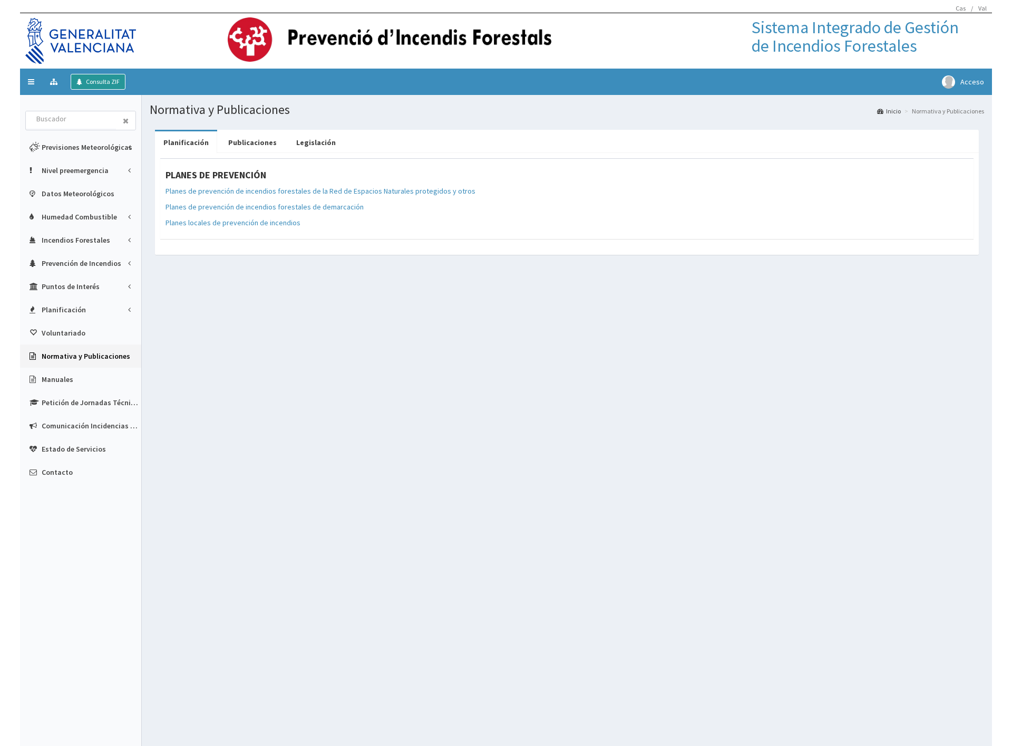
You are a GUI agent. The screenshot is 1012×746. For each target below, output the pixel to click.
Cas (961, 8)
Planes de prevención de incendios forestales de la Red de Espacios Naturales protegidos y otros (320, 191)
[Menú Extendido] (55, 82)
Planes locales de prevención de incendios (233, 222)
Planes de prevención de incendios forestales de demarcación (265, 207)
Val (982, 8)
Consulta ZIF (102, 81)
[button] (31, 82)
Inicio (893, 111)
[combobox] (71, 119)
